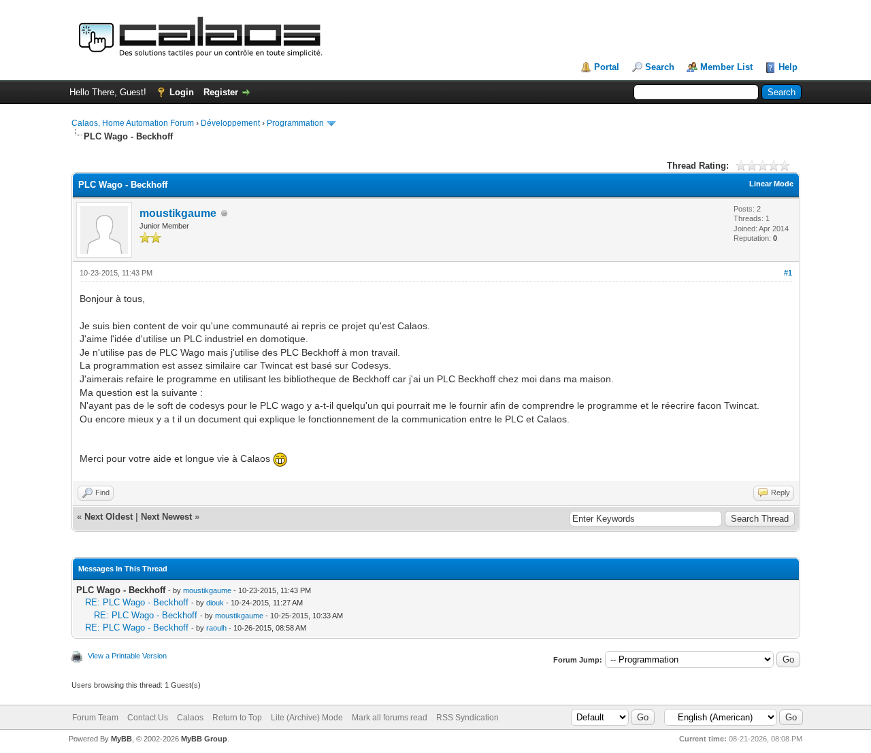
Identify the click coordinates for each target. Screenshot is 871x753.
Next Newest (166, 517)
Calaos (190, 717)
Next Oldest (108, 517)
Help (788, 67)
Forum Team (95, 717)
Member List (726, 67)
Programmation (295, 123)
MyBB (121, 739)
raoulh (216, 628)
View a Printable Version (127, 656)
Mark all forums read (389, 717)
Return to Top (237, 717)
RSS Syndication (467, 717)
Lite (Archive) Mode (307, 717)
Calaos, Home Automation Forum (132, 123)
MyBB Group (204, 739)
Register (220, 92)
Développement (230, 123)
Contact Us (147, 717)
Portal (606, 67)
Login (181, 92)
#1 (788, 273)
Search (659, 67)
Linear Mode (771, 184)
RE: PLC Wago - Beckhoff (136, 602)
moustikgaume (177, 213)
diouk (215, 603)
